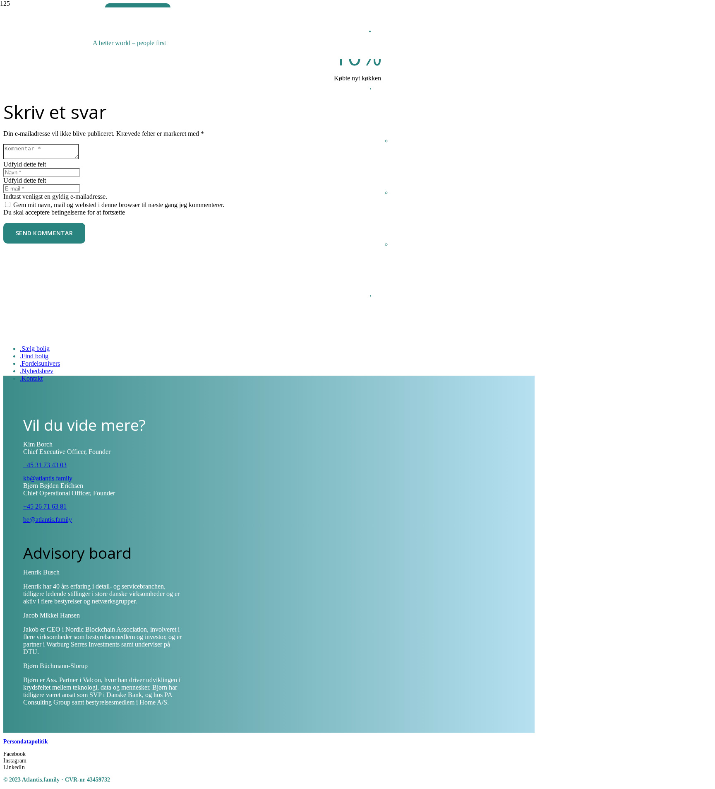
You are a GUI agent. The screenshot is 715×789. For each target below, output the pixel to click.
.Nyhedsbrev (36, 370)
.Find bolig (34, 356)
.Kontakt (31, 378)
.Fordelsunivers (40, 363)
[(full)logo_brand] (226, 47)
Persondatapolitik (25, 741)
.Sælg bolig (35, 348)
